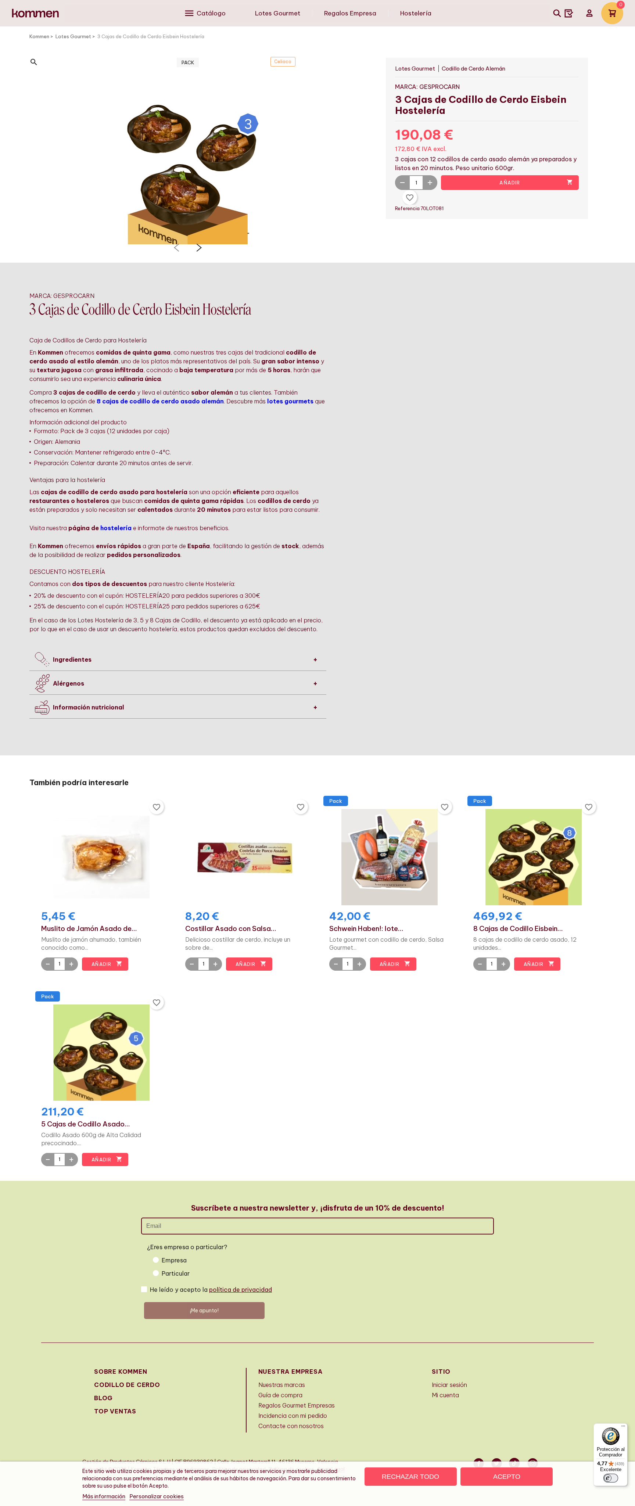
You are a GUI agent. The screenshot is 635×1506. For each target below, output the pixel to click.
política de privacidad (240, 1289)
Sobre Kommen (120, 1371)
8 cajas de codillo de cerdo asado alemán (160, 401)
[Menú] (623, 1427)
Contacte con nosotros (291, 1426)
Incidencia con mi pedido (292, 1415)
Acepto (506, 1476)
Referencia (408, 208)
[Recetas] (568, 13)
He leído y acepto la (211, 1289)
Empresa (174, 1260)
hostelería (116, 528)
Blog (103, 1398)
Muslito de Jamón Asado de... (89, 928)
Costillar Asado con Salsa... (230, 928)
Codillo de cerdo (127, 1384)
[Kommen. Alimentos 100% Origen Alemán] (35, 13)
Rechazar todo (410, 1476)
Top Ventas (115, 1411)
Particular (176, 1273)
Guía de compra (280, 1395)
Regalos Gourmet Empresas (296, 1405)
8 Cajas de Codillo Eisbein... (518, 928)
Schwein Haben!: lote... (366, 928)
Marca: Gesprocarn (427, 86)
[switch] (610, 1478)
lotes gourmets (290, 401)
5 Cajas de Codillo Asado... (85, 1124)
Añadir (536, 182)
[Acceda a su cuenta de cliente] (589, 13)
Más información (103, 1496)
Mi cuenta (445, 1395)
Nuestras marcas (281, 1384)
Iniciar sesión (449, 1384)
